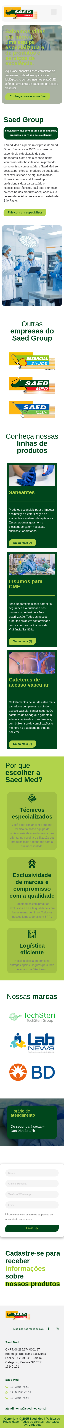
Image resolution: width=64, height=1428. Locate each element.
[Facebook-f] (48, 1328)
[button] (54, 12)
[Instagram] (57, 1328)
